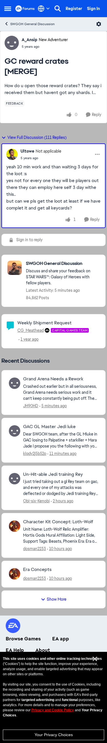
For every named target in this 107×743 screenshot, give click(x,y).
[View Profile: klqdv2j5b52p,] (14, 431)
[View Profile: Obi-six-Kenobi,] (14, 478)
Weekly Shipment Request (44, 323)
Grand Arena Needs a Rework (53, 379)
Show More (56, 599)
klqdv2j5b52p (34, 453)
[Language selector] (43, 8)
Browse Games (23, 639)
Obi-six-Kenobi (36, 501)
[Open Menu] (99, 24)
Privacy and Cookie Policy (52, 710)
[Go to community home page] (25, 8)
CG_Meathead (30, 330)
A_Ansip (29, 39)
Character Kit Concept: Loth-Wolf (58, 522)
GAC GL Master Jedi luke (49, 427)
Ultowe (27, 151)
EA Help (15, 650)
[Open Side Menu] (7, 8)
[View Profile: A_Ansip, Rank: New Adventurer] (12, 43)
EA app (60, 639)
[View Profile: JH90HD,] (14, 383)
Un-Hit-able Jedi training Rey (53, 474)
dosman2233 (34, 548)
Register (74, 8)
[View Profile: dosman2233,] (14, 526)
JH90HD (30, 405)
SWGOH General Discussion (32, 24)
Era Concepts (37, 569)
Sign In (93, 8)
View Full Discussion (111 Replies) (36, 137)
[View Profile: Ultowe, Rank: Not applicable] (12, 154)
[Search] (57, 8)
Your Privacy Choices (54, 734)
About (42, 650)
